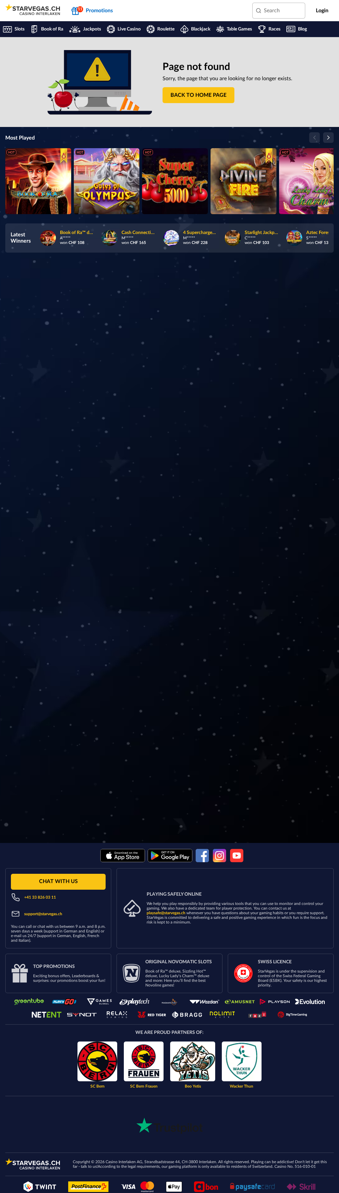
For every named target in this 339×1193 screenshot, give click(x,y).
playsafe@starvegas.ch (166, 913)
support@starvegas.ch (43, 914)
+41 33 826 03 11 (40, 897)
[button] (198, 95)
